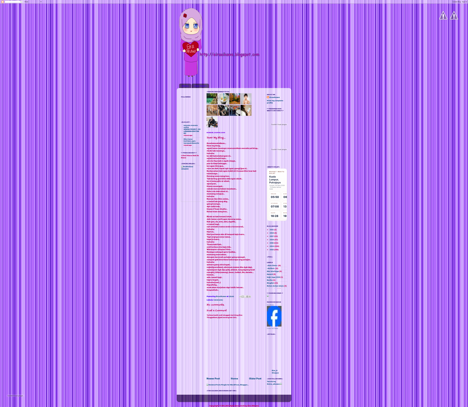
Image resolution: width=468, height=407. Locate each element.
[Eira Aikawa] (274, 326)
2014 (272, 246)
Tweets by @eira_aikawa (273, 382)
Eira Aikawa (270, 305)
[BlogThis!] (243, 296)
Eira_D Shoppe (275, 371)
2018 (272, 233)
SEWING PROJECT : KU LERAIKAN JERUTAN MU (192, 131)
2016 (272, 239)
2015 (272, 243)
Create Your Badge (272, 328)
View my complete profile (275, 101)
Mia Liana (188, 139)
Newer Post (213, 378)
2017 (272, 236)
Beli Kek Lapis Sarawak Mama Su (191, 142)
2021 (272, 229)
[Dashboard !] (454, 27)
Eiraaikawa (221, 296)
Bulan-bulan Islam (275, 286)
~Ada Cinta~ (272, 265)
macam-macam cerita (191, 126)
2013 (272, 249)
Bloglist (270, 283)
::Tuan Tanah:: (200, 85)
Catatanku (218, 300)
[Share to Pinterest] (250, 296)
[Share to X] (245, 296)
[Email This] (240, 296)
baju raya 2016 (273, 277)
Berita (270, 280)
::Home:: (185, 85)
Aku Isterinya (273, 271)
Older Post (255, 378)
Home (234, 378)
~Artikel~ (271, 268)
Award (270, 274)
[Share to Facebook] (247, 296)
